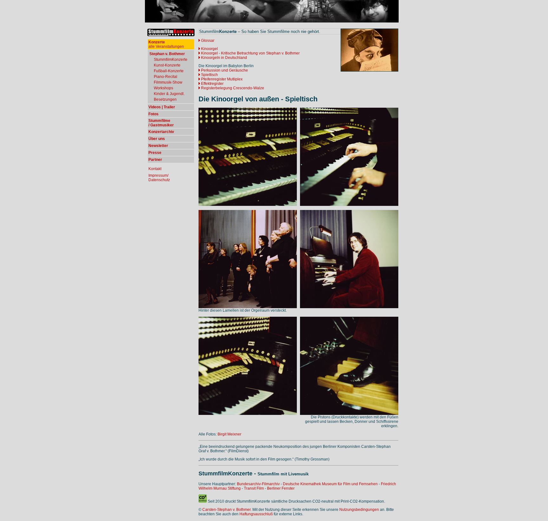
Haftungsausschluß (256, 514)
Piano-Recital (165, 76)
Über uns (156, 139)
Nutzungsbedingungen (359, 509)
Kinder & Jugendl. (169, 94)
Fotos (153, 114)
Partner (155, 159)
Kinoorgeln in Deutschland (223, 57)
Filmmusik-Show (168, 82)
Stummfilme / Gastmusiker (161, 122)
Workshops (163, 88)
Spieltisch (209, 75)
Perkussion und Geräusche (224, 70)
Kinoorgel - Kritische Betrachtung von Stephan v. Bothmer (250, 53)
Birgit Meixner (229, 434)
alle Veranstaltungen (166, 44)
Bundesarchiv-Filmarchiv (258, 484)
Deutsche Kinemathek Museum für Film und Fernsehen (330, 484)
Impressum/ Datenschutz (159, 177)
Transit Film (254, 488)
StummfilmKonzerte (170, 59)
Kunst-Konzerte (167, 65)
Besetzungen (165, 99)
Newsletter (158, 145)
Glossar (207, 40)
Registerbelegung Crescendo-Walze (232, 88)
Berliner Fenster (281, 488)
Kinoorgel (209, 49)
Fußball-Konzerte (169, 71)
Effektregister (212, 83)
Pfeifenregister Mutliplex (221, 79)
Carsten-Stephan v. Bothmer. (226, 509)
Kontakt (154, 169)
